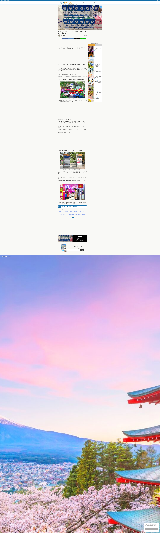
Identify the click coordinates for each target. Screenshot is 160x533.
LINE (83, 38)
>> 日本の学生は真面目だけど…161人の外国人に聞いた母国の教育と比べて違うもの (71, 211)
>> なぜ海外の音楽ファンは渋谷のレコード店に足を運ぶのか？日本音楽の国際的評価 (72, 214)
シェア (64, 38)
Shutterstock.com (81, 98)
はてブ (70, 38)
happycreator (77, 98)
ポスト (78, 38)
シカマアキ (63, 35)
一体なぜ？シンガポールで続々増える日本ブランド (69, 206)
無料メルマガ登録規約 (80, 248)
